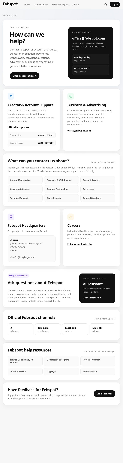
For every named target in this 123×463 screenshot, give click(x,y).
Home (5, 15)
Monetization (41, 4)
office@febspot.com (19, 127)
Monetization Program (58, 359)
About (76, 4)
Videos (27, 4)
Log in (115, 4)
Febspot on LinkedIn (79, 244)
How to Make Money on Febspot (21, 361)
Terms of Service (18, 371)
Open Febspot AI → (92, 297)
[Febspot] (10, 4)
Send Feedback (104, 393)
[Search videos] (105, 4)
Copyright (51, 371)
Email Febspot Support (24, 75)
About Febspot (90, 371)
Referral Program (60, 4)
